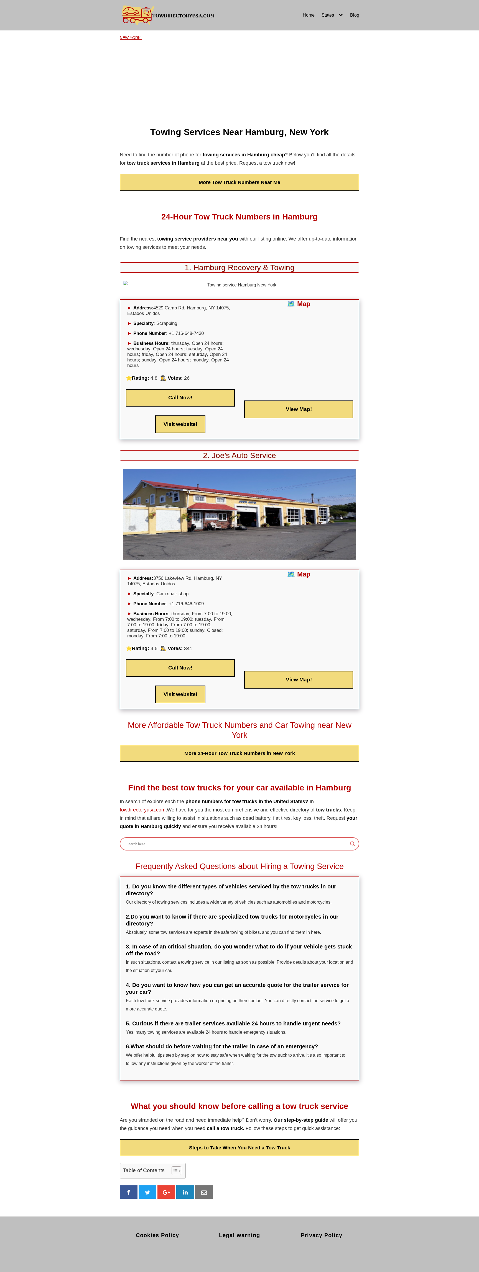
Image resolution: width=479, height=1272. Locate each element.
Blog (354, 15)
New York (131, 37)
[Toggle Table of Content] (173, 1170)
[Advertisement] (239, 82)
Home (309, 15)
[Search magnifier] (352, 844)
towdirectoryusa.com (142, 810)
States (328, 15)
